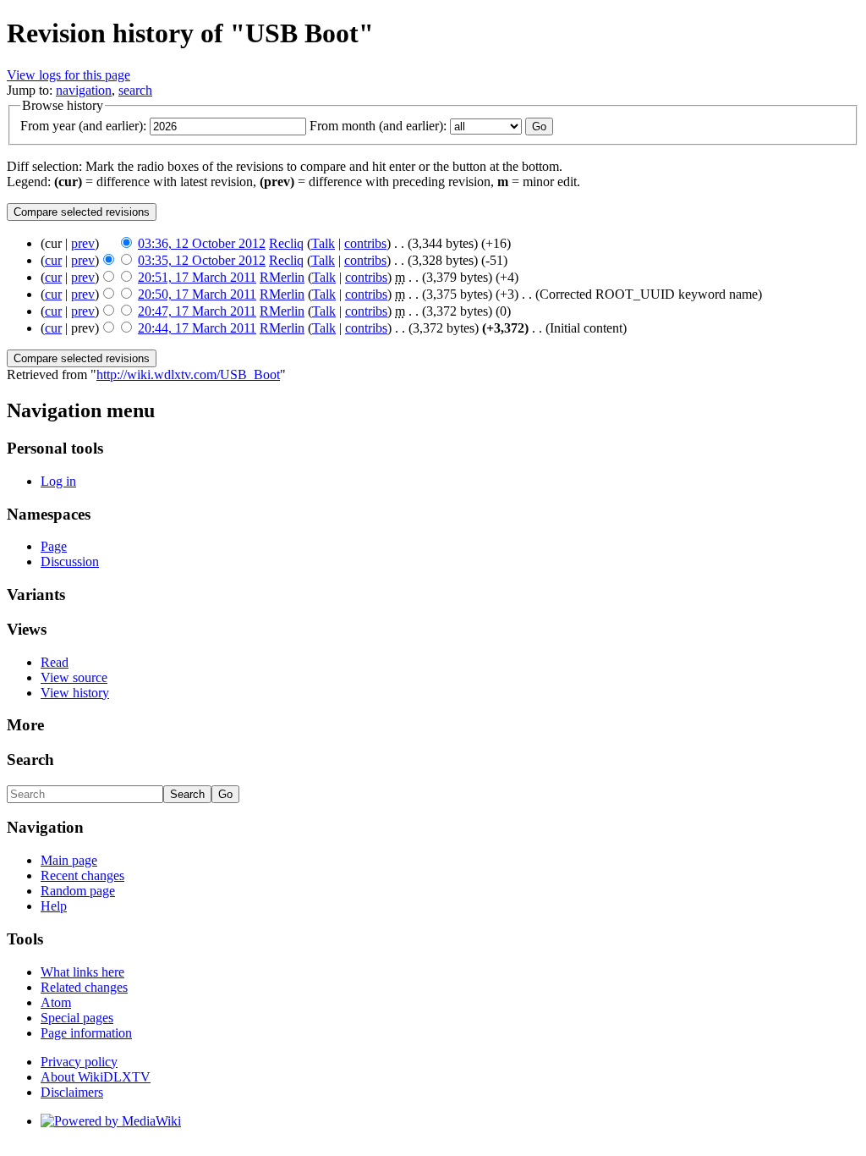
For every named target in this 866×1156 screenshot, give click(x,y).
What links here (82, 972)
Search (30, 759)
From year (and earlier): (83, 125)
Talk (323, 243)
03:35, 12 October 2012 (202, 260)
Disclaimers (72, 1092)
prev (83, 243)
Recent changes (82, 875)
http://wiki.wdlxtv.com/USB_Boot (188, 374)
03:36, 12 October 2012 (202, 243)
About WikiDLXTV (96, 1077)
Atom (56, 1002)
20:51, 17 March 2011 (197, 277)
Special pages (77, 1017)
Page (54, 546)
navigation (84, 90)
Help (54, 906)
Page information (86, 1033)
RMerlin (282, 277)
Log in (58, 481)
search (135, 90)
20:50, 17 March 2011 (197, 294)
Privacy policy (79, 1061)
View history (75, 692)
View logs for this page (68, 75)
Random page (78, 891)
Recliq (286, 243)
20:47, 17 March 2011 (197, 311)
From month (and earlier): (378, 125)
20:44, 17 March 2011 (197, 328)
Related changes (84, 987)
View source (74, 677)
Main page (69, 860)
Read (55, 662)
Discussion (70, 561)
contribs (365, 243)
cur (53, 260)
